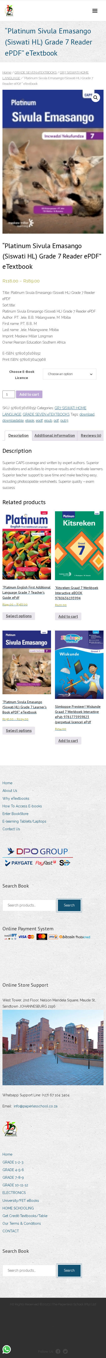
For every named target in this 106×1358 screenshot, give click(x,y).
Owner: (8, 342)
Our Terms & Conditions (21, 1223)
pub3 (64, 420)
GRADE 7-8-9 (13, 1177)
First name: (10, 324)
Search (69, 905)
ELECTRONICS (14, 1193)
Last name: (10, 330)
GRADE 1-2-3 (12, 1162)
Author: (7, 317)
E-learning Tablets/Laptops (24, 821)
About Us (9, 791)
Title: (6, 293)
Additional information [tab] (55, 436)
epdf (39, 420)
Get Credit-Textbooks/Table (24, 1216)
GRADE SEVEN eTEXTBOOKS (36, 72)
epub (48, 420)
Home (6, 72)
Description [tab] (18, 436)
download (87, 414)
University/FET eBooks (20, 1201)
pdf (56, 420)
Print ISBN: (10, 360)
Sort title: (9, 305)
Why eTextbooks (15, 798)
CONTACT (10, 1231)
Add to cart (29, 394)
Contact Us (11, 829)
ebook (29, 420)
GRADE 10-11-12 (15, 1185)
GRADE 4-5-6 (13, 1170)
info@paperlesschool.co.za (35, 1106)
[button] (95, 97)
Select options (19, 616)
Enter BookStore (15, 814)
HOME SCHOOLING (18, 1208)
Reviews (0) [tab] (91, 436)
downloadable (13, 420)
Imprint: (8, 336)
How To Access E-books (22, 806)
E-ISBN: (9, 353)
